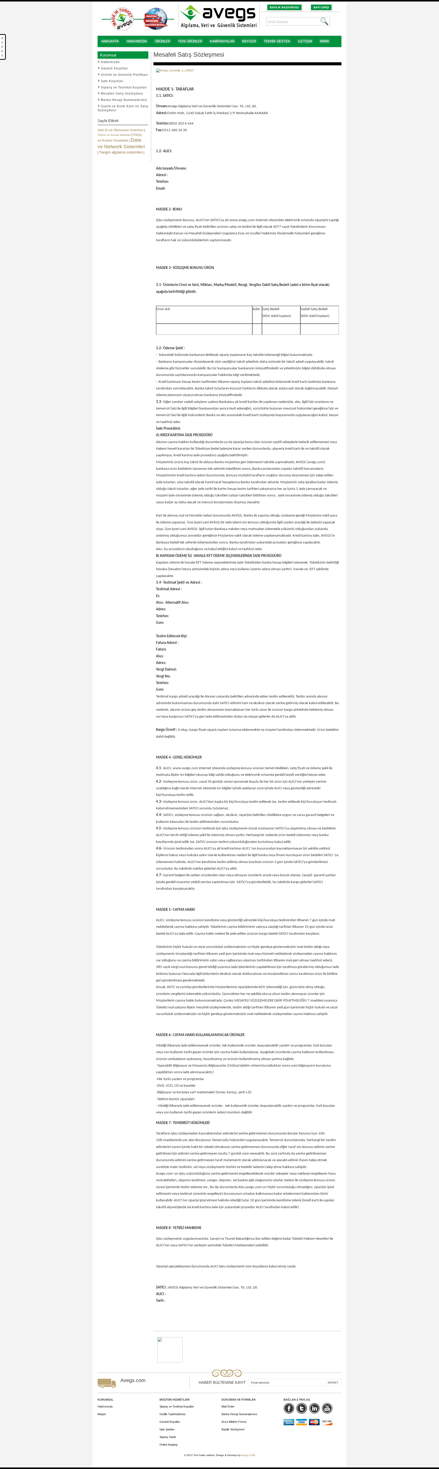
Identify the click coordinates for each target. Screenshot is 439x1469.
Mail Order (228, 1406)
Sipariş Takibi (168, 1436)
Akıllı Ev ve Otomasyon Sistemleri (121, 130)
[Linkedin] (314, 1408)
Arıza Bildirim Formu (234, 1421)
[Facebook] (289, 1408)
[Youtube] (327, 1408)
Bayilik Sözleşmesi (233, 1429)
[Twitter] (301, 1408)
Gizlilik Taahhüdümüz (173, 1414)
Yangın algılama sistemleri (121, 152)
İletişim (102, 1414)
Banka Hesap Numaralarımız (239, 1414)
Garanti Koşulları (170, 1421)
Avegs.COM (248, 1455)
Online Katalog (168, 1444)
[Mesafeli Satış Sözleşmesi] (170, 1339)
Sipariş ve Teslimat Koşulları (177, 1406)
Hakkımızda (105, 1406)
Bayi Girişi (321, 7)
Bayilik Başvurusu (284, 7)
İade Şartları (167, 1429)
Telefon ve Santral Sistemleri (115, 134)
